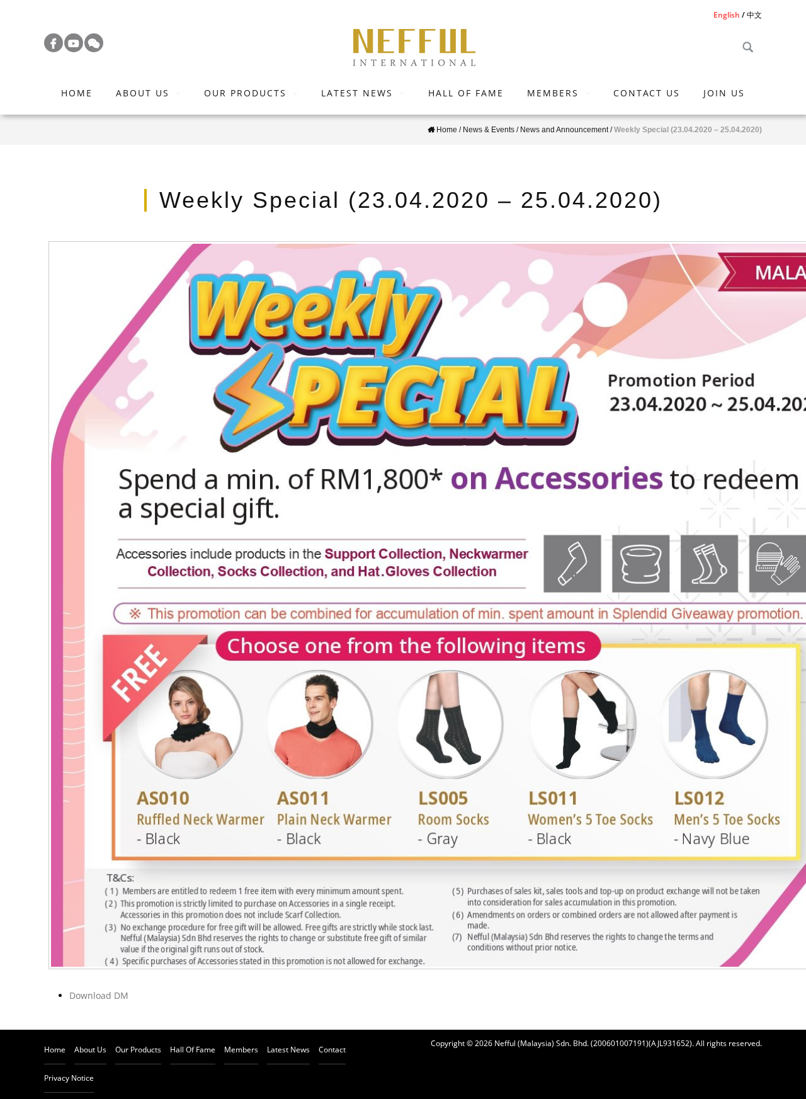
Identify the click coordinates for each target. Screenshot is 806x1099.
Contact (332, 1049)
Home (77, 93)
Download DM (98, 995)
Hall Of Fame (466, 93)
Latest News (357, 93)
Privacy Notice (69, 1078)
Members (553, 93)
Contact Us (646, 93)
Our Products (245, 93)
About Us (142, 93)
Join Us (724, 93)
